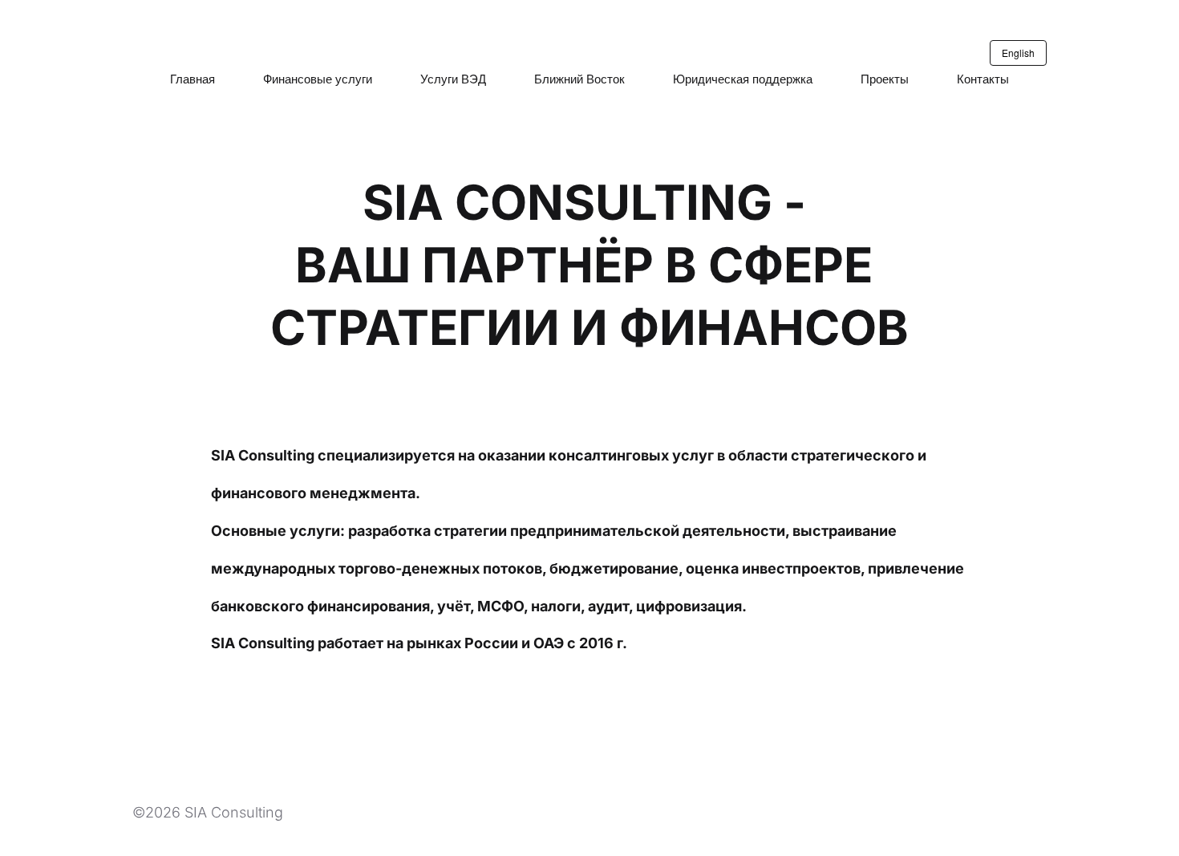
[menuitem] (192, 78)
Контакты (983, 78)
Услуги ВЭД (453, 78)
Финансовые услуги (317, 78)
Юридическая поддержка (742, 78)
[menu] (589, 78)
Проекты (885, 78)
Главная (192, 78)
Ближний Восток (579, 78)
